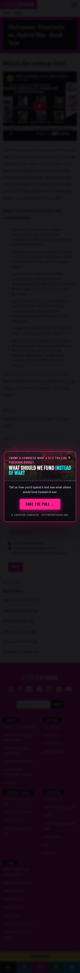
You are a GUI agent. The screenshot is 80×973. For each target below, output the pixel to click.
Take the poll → (40, 504)
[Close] (69, 457)
